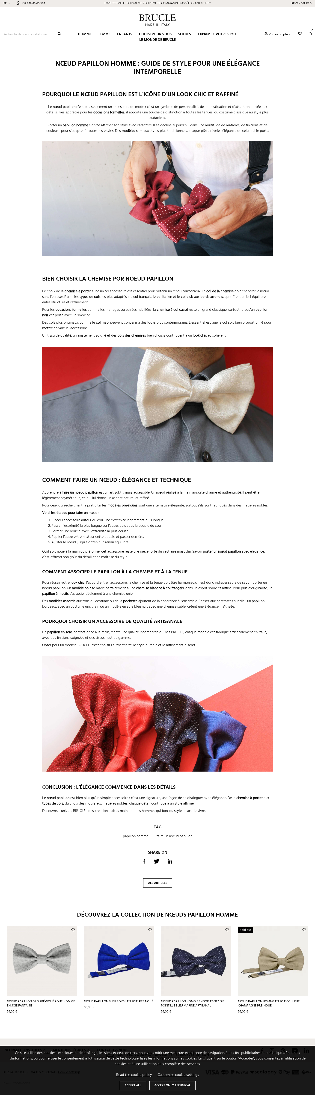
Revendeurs (300, 3)
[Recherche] (59, 34)
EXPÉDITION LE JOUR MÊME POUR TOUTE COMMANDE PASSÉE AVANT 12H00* (157, 3)
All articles (157, 883)
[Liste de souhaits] (300, 33)
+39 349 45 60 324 (33, 3)
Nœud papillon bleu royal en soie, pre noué (118, 1001)
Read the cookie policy (134, 1075)
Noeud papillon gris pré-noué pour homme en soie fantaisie (41, 1004)
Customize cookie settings (178, 1075)
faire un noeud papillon (174, 836)
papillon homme (135, 836)
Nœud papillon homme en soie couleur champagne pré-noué (269, 1004)
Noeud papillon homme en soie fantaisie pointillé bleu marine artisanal (192, 1004)
